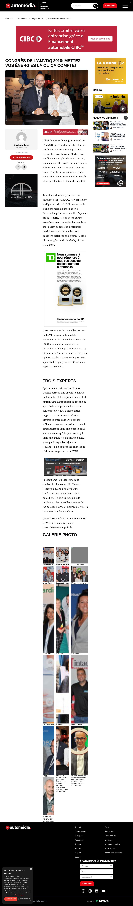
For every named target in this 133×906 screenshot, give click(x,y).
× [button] (31, 869)
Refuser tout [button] (25, 899)
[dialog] (17, 885)
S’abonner (83, 461)
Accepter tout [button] (11, 899)
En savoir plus (19, 895)
